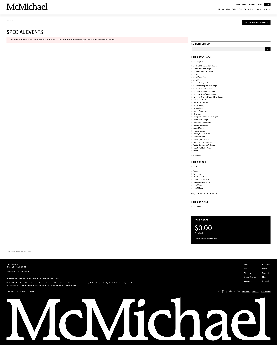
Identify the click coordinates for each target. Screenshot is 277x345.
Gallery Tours (198, 108)
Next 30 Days (198, 188)
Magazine (252, 5)
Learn (258, 9)
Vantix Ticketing (26, 251)
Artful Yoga (197, 80)
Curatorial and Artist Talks (202, 88)
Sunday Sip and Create (201, 134)
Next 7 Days (197, 185)
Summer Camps (199, 131)
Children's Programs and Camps (205, 86)
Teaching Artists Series (201, 139)
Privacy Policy (246, 291)
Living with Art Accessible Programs (206, 117)
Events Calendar (241, 5)
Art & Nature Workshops (202, 69)
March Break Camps (200, 120)
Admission (197, 155)
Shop (267, 5)
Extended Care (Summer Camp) (204, 94)
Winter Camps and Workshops (204, 145)
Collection (248, 9)
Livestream (197, 114)
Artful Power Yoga (199, 77)
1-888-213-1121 (25, 271)
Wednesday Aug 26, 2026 (202, 182)
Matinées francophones (202, 122)
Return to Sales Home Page (106, 39)
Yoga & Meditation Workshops (204, 148)
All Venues (197, 207)
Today (195, 171)
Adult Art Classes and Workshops (205, 66)
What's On (237, 9)
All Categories (198, 61)
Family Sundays (199, 105)
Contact (259, 5)
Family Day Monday (200, 100)
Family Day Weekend (200, 103)
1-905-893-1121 (11, 271)
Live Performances (200, 111)
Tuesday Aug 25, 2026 (201, 179)
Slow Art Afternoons (200, 125)
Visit (228, 9)
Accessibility (255, 291)
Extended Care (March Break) (204, 91)
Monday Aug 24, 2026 (201, 177)
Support (267, 9)
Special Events (198, 128)
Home (221, 9)
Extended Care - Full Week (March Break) (208, 97)
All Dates (196, 167)
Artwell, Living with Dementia (203, 83)
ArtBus (195, 74)
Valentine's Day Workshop (202, 142)
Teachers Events (199, 136)
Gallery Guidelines (266, 291)
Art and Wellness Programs (203, 71)
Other (195, 151)
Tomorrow (197, 174)
